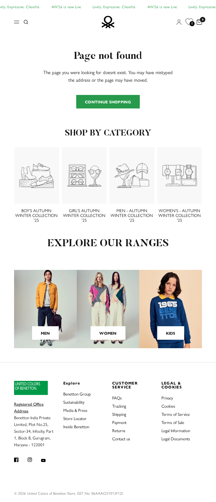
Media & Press (75, 410)
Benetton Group (77, 394)
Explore (71, 383)
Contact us (121, 438)
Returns (118, 430)
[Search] (25, 22)
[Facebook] (20, 460)
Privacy (167, 398)
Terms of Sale (172, 422)
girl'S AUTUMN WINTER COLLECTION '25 (84, 215)
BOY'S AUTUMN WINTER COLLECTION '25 (36, 215)
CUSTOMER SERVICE (125, 385)
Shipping (119, 414)
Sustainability (73, 402)
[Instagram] (34, 460)
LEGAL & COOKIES (171, 385)
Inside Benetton (76, 426)
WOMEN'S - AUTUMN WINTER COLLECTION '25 (179, 215)
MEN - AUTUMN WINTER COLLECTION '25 (132, 215)
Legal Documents (175, 438)
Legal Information (175, 430)
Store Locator (75, 418)
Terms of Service (175, 414)
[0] (198, 22)
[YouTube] (47, 460)
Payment (119, 422)
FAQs (117, 398)
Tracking (119, 406)
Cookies (168, 406)
